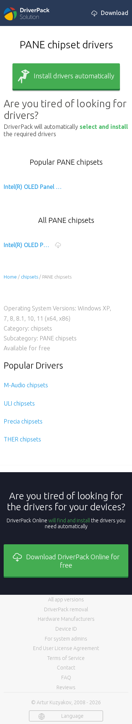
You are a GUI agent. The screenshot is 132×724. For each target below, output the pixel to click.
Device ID (66, 629)
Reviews (66, 687)
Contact (66, 668)
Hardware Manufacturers (66, 619)
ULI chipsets (19, 403)
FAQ (66, 677)
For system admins (66, 639)
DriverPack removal (66, 609)
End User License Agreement (66, 648)
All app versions (66, 599)
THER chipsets (22, 439)
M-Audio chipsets (26, 385)
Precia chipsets (23, 421)
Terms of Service (66, 658)
